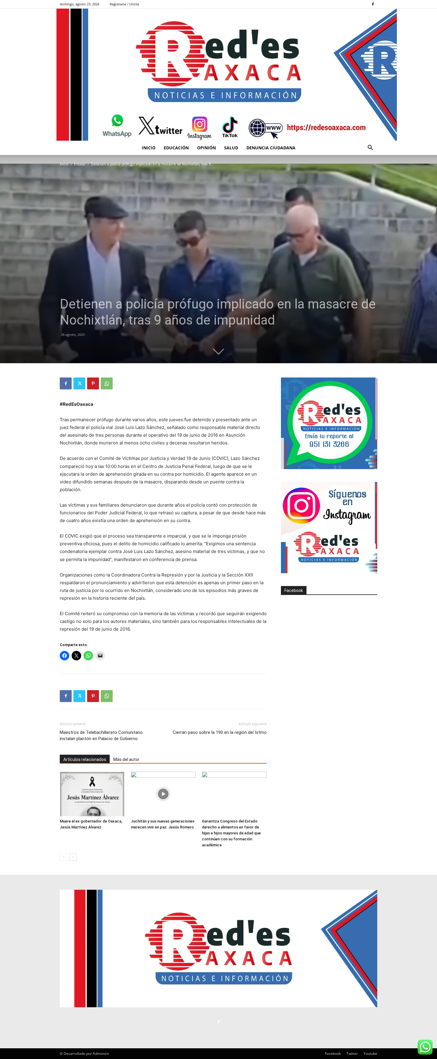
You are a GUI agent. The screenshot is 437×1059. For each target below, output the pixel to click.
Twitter (352, 1053)
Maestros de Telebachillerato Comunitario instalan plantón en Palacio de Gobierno (101, 735)
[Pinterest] (93, 383)
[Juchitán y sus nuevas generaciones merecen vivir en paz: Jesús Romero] (163, 794)
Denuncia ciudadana (270, 148)
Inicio (148, 148)
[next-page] (73, 857)
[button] (370, 148)
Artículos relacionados (84, 759)
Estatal (79, 164)
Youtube (370, 1053)
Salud (231, 148)
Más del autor (126, 759)
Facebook (293, 590)
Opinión (206, 148)
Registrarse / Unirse (124, 4)
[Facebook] (372, 4)
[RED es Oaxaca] (218, 75)
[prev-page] (63, 857)
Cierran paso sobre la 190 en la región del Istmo (220, 732)
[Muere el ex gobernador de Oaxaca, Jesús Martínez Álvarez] (92, 794)
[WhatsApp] (107, 383)
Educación (176, 148)
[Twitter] (79, 383)
